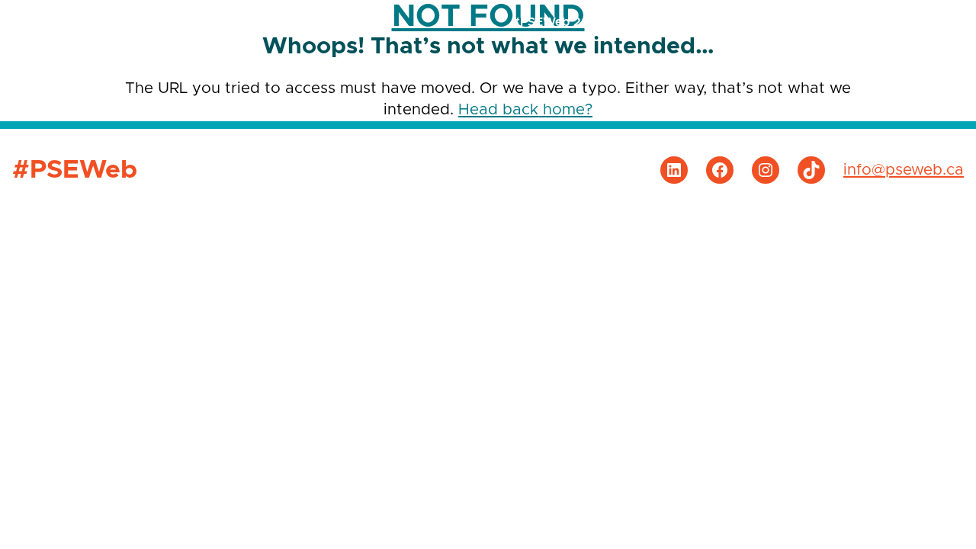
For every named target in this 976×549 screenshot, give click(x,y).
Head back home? (525, 109)
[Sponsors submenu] (695, 22)
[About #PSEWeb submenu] (935, 22)
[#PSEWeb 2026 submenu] (611, 22)
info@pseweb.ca (903, 170)
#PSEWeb (80, 22)
